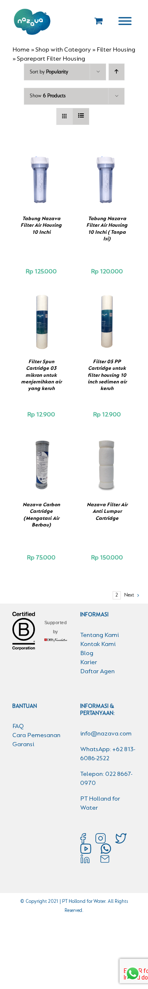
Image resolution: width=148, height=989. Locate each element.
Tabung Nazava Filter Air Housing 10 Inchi (41, 225)
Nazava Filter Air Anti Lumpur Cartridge (107, 511)
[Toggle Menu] (125, 21)
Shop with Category (63, 50)
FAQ (18, 726)
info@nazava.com (106, 734)
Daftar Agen (97, 671)
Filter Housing (116, 50)
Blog (86, 653)
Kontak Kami (98, 644)
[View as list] (81, 116)
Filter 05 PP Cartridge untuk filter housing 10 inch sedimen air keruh (107, 375)
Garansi (23, 744)
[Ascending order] (117, 71)
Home (21, 50)
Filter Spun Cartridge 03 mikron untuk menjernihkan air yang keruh (41, 375)
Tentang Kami (99, 635)
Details (41, 188)
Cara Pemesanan (36, 735)
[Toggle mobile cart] (99, 20)
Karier (88, 662)
